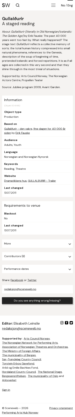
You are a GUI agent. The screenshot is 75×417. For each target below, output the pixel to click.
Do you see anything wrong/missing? (37, 300)
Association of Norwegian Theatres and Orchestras (35, 347)
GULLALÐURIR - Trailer (42, 181)
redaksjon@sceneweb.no (20, 289)
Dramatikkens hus (15, 181)
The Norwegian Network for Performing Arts (30, 343)
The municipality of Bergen (19, 355)
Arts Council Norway (37, 338)
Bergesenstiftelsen (14, 376)
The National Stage (50, 372)
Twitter (32, 280)
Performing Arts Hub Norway (20, 412)
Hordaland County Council (19, 372)
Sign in (6, 390)
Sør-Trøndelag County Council (21, 359)
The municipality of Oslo (43, 376)
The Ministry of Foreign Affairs (21, 351)
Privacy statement (61, 408)
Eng (70, 5)
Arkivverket (9, 380)
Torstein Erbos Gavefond (18, 363)
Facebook (17, 280)
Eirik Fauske (23, 133)
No (63, 5)
